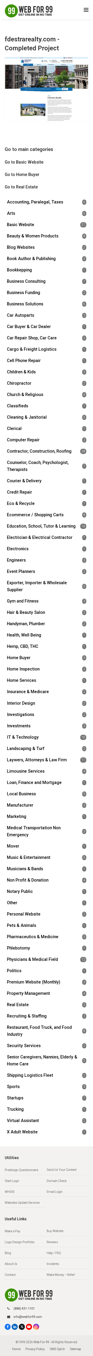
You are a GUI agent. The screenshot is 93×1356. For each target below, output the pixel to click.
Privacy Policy (35, 1349)
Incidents (53, 1264)
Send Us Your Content (62, 1169)
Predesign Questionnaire (21, 1170)
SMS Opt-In (57, 1349)
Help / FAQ (54, 1253)
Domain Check (57, 1181)
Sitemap (75, 1349)
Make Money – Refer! (61, 1274)
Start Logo (12, 1181)
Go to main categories (29, 149)
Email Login (55, 1191)
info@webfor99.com (28, 1317)
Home (16, 1349)
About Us (11, 1264)
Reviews (52, 1242)
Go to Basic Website (24, 162)
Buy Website (55, 1231)
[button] (86, 10)
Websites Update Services (22, 1202)
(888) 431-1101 (24, 1308)
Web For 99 (41, 1342)
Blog (8, 1253)
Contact (10, 1274)
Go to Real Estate (21, 187)
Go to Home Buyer (22, 174)
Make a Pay (12, 1231)
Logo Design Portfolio (20, 1242)
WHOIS (9, 1191)
